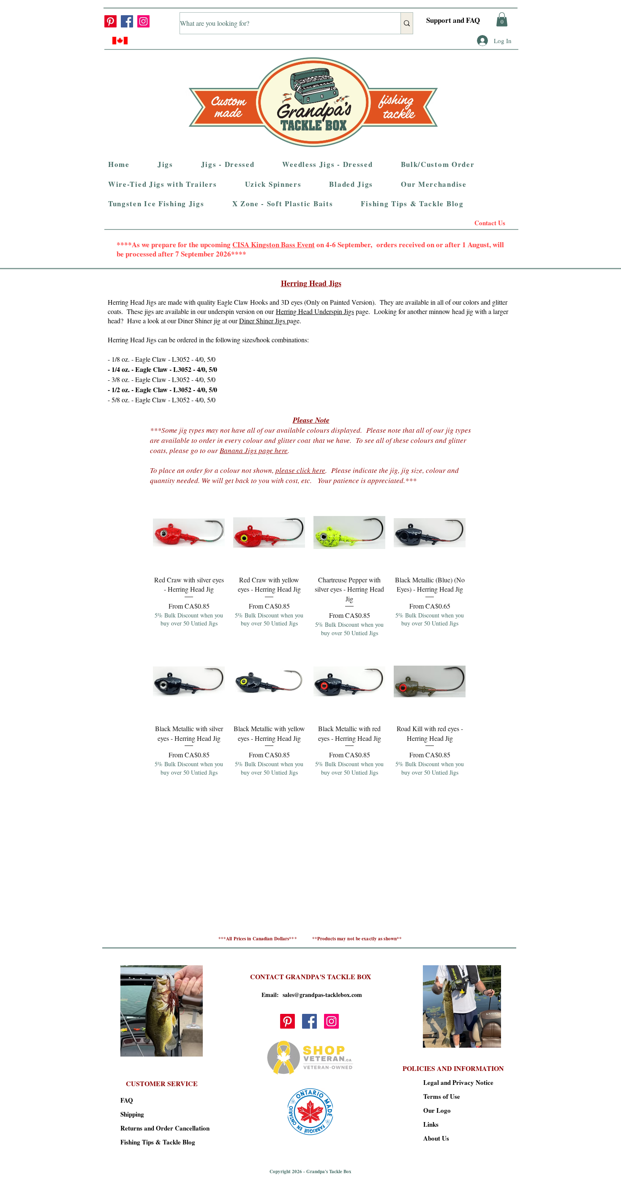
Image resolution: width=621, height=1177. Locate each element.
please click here (300, 470)
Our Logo (437, 1110)
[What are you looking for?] (406, 23)
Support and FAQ (453, 20)
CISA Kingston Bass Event (273, 244)
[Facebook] (127, 21)
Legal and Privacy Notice (453, 1082)
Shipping (132, 1114)
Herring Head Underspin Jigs (315, 311)
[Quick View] (189, 532)
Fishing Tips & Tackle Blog (150, 1142)
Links (431, 1124)
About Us (436, 1138)
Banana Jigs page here (254, 450)
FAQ (126, 1100)
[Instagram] (143, 21)
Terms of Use (441, 1096)
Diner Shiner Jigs (263, 320)
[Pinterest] (110, 21)
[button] (502, 19)
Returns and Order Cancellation (150, 1128)
